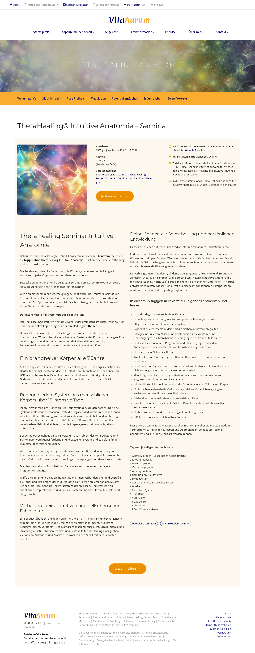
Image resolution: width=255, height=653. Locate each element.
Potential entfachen (125, 98)
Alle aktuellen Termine (175, 523)
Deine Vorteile (177, 98)
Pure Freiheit (75, 98)
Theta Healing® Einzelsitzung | (150, 613)
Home (16, 4)
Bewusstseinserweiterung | (113, 636)
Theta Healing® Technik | (116, 613)
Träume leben (153, 98)
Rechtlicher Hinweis (219, 621)
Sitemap (226, 613)
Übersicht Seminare (144, 523)
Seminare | (86, 617)
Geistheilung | (88, 640)
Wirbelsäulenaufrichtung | (136, 632)
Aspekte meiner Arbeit (77, 32)
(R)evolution (98, 98)
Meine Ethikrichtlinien (218, 625)
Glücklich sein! (51, 98)
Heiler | (130, 640)
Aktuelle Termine (194, 150)
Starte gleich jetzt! (136, 4)
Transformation (141, 32)
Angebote (111, 32)
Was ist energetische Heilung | (153, 640)
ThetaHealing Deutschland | (144, 617)
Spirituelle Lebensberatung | (147, 636)
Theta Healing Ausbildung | (110, 617)
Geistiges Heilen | (90, 632)
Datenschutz (223, 617)
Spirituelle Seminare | (127, 625)
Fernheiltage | (105, 625)
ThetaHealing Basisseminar (112, 174)
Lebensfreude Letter (77, 4)
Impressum (54, 623)
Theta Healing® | (89, 613)
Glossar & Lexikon (220, 628)
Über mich (196, 32)
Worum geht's (26, 98)
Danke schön (223, 636)
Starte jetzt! (41, 32)
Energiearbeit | (110, 632)
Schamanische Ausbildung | (141, 621)
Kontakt (221, 32)
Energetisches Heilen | (111, 640)
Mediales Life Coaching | (108, 621)
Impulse (170, 32)
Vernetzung (224, 632)
